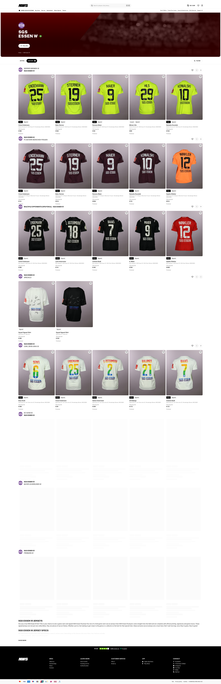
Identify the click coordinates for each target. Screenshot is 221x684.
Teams (64, 10)
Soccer (43, 10)
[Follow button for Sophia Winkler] (200, 145)
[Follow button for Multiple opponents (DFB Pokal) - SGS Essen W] (192, 206)
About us (51, 661)
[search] (110, 5)
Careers (51, 667)
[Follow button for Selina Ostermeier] (126, 352)
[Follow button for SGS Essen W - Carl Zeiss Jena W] (192, 346)
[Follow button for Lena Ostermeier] (89, 213)
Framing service (84, 663)
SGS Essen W (26, 52)
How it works (83, 661)
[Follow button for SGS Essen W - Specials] (192, 277)
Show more (22, 640)
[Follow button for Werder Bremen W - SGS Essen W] (192, 70)
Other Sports (57, 10)
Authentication (84, 665)
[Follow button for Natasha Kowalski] (200, 76)
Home (19, 52)
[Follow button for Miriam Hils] (163, 76)
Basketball (50, 10)
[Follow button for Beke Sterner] (89, 76)
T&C (173, 681)
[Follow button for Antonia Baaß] (126, 213)
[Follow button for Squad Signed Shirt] (53, 283)
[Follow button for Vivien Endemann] (52, 76)
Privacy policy (178, 681)
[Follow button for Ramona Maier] (126, 76)
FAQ (112, 661)
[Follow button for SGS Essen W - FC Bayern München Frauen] (192, 139)
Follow (25, 46)
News (51, 665)
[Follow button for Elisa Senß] (52, 352)
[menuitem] (191, 5)
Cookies (185, 681)
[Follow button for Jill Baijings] (163, 352)
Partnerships (52, 663)
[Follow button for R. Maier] (163, 213)
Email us (113, 663)
